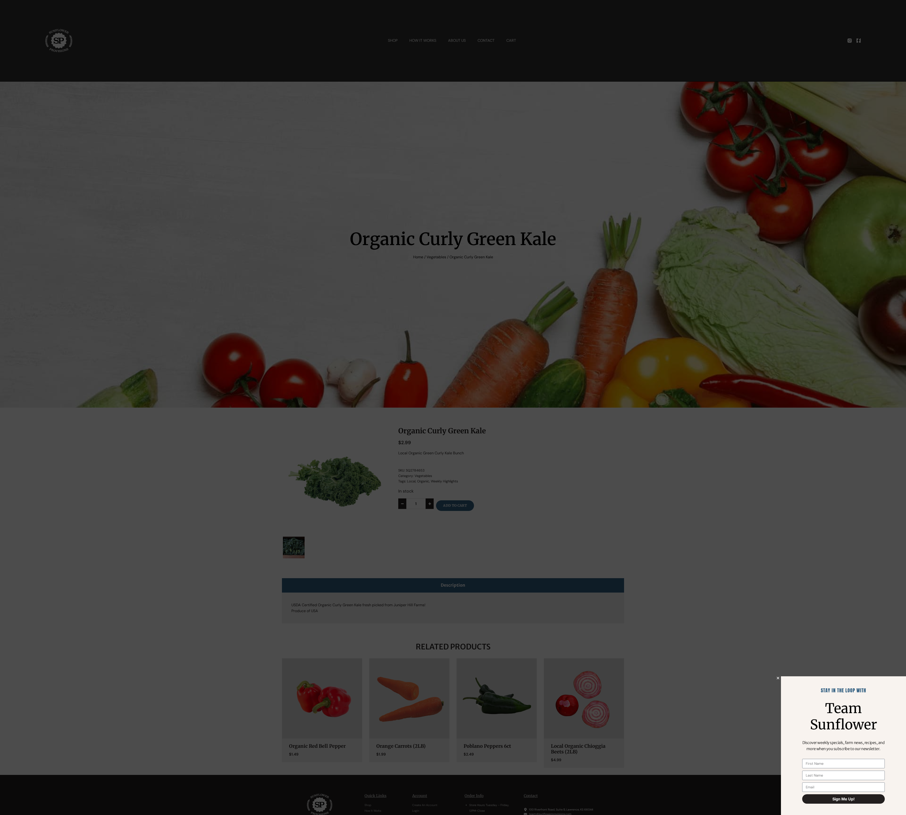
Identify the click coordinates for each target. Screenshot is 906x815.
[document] (453, 407)
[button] (778, 678)
